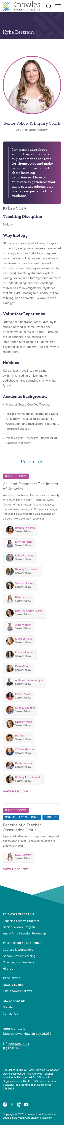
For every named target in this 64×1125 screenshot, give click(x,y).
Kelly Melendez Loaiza (28, 611)
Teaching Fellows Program (21, 921)
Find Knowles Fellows (17, 991)
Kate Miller (21, 666)
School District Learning (19, 956)
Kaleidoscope (15, 476)
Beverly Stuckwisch (27, 569)
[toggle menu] (58, 7)
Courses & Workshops (18, 949)
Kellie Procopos (24, 555)
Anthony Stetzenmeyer (29, 680)
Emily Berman (23, 541)
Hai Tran (20, 735)
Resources (11, 978)
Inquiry (51, 817)
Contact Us (10, 1013)
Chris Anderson (24, 749)
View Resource (15, 791)
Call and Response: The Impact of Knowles (30, 486)
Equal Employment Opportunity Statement (27, 1117)
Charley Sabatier (25, 708)
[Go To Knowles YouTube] (26, 1104)
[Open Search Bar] (49, 6)
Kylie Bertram (23, 597)
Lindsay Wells (23, 721)
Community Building (22, 817)
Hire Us (8, 968)
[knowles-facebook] (5, 1104)
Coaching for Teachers (18, 962)
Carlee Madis (23, 694)
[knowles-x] (12, 1104)
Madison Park (23, 638)
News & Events (13, 985)
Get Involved (14, 1000)
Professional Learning (22, 943)
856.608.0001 (18, 1044)
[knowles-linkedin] (19, 1104)
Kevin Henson (23, 763)
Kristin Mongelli (24, 652)
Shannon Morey (24, 583)
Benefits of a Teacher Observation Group (22, 827)
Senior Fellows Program (19, 927)
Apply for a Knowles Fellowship (24, 933)
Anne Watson (23, 624)
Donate (8, 1007)
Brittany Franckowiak (28, 777)
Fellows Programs (18, 914)
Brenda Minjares (25, 527)
